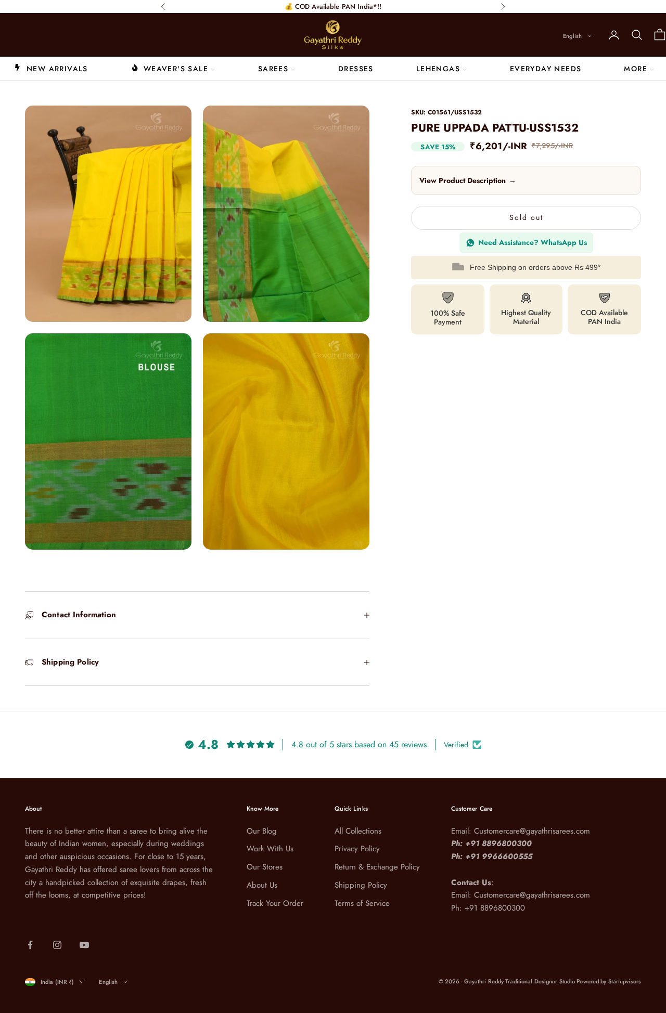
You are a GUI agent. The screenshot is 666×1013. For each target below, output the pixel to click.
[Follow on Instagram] (57, 945)
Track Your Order (275, 903)
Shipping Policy (361, 885)
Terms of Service (362, 903)
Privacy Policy (357, 848)
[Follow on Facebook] (30, 945)
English (572, 36)
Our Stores (265, 867)
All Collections (358, 831)
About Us (262, 885)
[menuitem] (50, 68)
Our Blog (262, 831)
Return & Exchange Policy (377, 867)
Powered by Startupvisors (609, 981)
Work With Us (270, 848)
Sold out (526, 218)
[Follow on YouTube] (84, 945)
